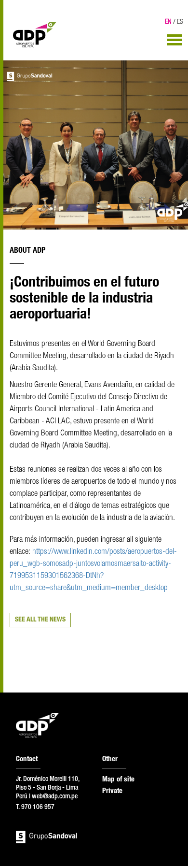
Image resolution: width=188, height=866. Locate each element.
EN (168, 22)
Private (112, 791)
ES (180, 22)
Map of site (118, 779)
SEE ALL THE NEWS (40, 620)
